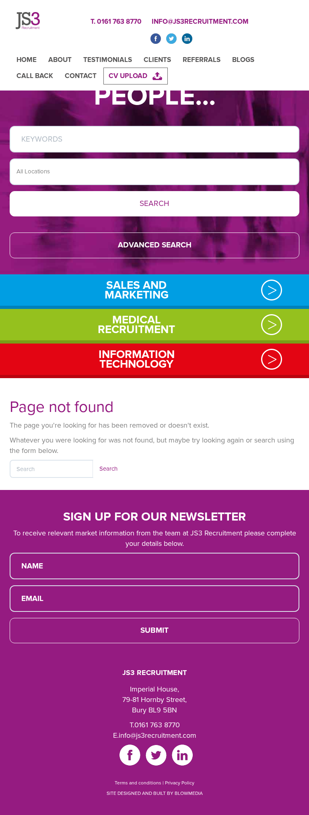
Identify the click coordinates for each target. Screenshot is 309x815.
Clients (157, 60)
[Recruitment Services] (28, 22)
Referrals (201, 60)
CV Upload (128, 76)
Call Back (34, 76)
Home (26, 60)
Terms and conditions (138, 783)
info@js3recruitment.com (200, 21)
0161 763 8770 (157, 724)
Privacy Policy (179, 783)
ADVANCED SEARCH (155, 245)
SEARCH (154, 203)
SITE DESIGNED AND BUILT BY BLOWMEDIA (155, 793)
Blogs (243, 60)
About (60, 60)
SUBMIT (154, 630)
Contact (81, 76)
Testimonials (107, 60)
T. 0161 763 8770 (116, 21)
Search (108, 468)
